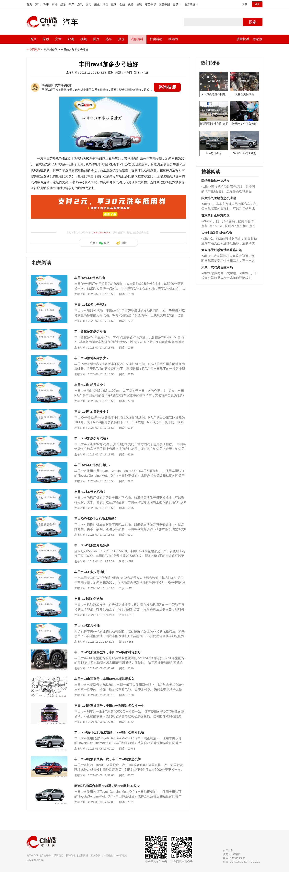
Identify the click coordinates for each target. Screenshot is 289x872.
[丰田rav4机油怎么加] (49, 598)
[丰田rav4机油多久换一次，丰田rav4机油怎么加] (49, 758)
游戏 (80, 4)
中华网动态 (121, 855)
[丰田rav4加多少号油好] (49, 571)
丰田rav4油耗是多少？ (90, 384)
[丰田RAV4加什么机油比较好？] (49, 517)
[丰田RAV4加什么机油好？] (49, 464)
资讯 (37, 4)
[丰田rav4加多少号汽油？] (49, 437)
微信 (107, 242)
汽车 (71, 4)
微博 (124, 242)
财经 (54, 4)
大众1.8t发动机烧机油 (216, 232)
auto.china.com (102, 232)
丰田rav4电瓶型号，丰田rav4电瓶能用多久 (104, 679)
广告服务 (46, 855)
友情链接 (108, 855)
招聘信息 (70, 855)
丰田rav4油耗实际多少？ (91, 358)
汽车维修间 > (52, 49)
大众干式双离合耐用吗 (217, 267)
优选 (130, 4)
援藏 (97, 4)
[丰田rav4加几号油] (49, 624)
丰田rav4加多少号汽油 (90, 304)
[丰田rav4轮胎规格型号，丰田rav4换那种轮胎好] (49, 651)
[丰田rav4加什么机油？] (49, 491)
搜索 (253, 22)
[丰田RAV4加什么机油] (49, 277)
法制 (139, 4)
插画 (105, 4)
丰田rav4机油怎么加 (88, 598)
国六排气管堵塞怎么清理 (218, 198)
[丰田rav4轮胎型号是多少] (49, 544)
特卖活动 (156, 39)
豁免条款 (95, 855)
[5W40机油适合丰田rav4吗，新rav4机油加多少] (49, 785)
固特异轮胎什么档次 (215, 180)
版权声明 (83, 855)
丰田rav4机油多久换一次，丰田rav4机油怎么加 (107, 759)
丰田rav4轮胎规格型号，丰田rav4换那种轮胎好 (107, 652)
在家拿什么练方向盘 (215, 215)
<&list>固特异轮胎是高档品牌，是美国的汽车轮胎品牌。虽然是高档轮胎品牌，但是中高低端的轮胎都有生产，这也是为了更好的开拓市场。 (228, 189)
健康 (114, 4)
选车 (109, 39)
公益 (122, 4)
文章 (58, 39)
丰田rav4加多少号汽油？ (91, 438)
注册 (244, 4)
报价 (121, 39)
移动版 (257, 39)
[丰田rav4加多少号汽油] (49, 303)
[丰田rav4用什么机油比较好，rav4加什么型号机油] (49, 731)
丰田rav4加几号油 (87, 625)
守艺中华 (150, 4)
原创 (46, 39)
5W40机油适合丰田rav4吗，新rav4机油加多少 (107, 785)
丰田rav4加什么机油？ (90, 491)
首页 (29, 4)
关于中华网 (32, 855)
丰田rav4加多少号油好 (74, 49)
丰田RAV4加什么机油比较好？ (95, 518)
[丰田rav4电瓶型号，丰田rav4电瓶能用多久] (49, 678)
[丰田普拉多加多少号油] (49, 330)
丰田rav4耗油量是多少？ (91, 411)
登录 (257, 4)
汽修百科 (137, 39)
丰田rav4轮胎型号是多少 (91, 545)
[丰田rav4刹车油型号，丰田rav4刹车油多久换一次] (49, 704)
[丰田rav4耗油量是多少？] (49, 410)
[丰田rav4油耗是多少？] (49, 384)
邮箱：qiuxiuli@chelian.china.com (241, 862)
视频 (83, 39)
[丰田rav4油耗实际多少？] (49, 357)
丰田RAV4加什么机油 (89, 278)
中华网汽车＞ (35, 49)
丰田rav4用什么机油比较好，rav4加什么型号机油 (109, 732)
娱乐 (63, 4)
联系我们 (58, 855)
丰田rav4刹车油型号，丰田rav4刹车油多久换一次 (109, 705)
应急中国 (164, 4)
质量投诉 (243, 39)
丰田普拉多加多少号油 (90, 331)
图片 (96, 39)
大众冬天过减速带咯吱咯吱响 (221, 250)
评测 (71, 39)
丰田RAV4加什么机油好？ (92, 465)
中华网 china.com (43, 22)
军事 (46, 4)
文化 (88, 4)
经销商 (173, 39)
